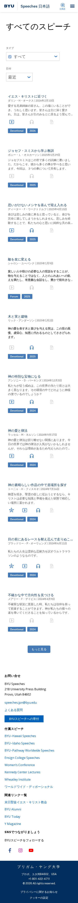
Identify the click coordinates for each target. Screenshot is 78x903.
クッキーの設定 (39, 897)
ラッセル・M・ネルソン (22, 434)
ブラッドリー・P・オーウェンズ (27, 543)
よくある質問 (14, 710)
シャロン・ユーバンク (21, 263)
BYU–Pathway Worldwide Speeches (29, 750)
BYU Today (12, 816)
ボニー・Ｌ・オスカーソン (24, 154)
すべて (20, 56)
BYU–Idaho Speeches (20, 743)
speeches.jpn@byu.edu (21, 702)
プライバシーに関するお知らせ (39, 891)
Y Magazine (13, 823)
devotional (16, 130)
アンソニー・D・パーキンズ (24, 380)
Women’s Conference (20, 765)
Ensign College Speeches (22, 757)
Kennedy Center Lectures (22, 772)
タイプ (10, 48)
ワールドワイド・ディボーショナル (29, 786)
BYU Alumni (13, 809)
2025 (33, 185)
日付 (8, 68)
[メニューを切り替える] (72, 6)
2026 (33, 130)
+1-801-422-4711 (39, 878)
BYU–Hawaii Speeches (20, 736)
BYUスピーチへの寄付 (24, 719)
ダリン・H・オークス (21, 100)
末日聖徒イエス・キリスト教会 (26, 802)
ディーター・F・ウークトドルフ (27, 209)
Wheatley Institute (18, 779)
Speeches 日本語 (35, 6)
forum (14, 296)
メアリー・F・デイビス (22, 598)
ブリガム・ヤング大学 (39, 866)
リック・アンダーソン (21, 320)
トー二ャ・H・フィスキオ (23, 489)
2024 (33, 410)
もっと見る (39, 649)
